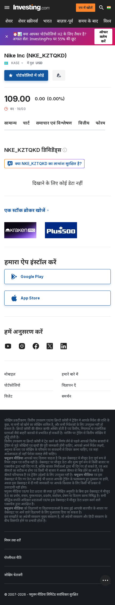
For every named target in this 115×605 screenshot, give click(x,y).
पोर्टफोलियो (12, 385)
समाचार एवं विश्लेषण (54, 123)
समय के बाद (88, 21)
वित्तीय (83, 123)
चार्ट (26, 123)
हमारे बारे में (70, 374)
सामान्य (10, 123)
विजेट (8, 396)
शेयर (9, 21)
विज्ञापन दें (69, 385)
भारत (47, 21)
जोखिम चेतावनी (13, 575)
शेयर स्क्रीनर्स (28, 21)
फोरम (100, 123)
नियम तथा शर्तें (12, 540)
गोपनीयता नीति (12, 558)
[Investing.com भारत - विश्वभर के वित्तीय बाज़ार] (31, 7)
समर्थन (66, 396)
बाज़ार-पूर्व (65, 21)
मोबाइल (10, 374)
